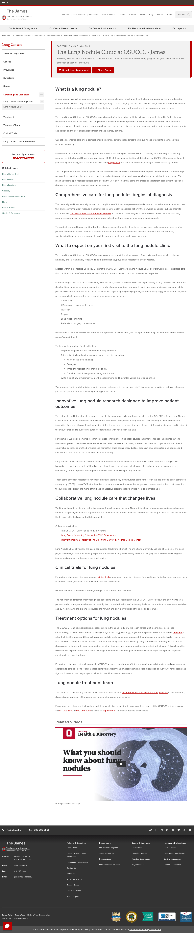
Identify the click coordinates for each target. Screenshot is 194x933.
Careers (132, 14)
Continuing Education (172, 859)
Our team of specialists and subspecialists (90, 213)
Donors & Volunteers (141, 843)
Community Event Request (77, 862)
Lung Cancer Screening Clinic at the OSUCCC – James (88, 535)
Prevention (8, 69)
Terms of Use (20, 915)
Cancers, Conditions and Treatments (75, 35)
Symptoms (8, 78)
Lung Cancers (108, 35)
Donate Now (137, 848)
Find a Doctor (79, 14)
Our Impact (178, 28)
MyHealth (71, 874)
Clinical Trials (10, 133)
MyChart (65, 14)
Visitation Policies (74, 891)
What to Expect (73, 896)
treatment (177, 632)
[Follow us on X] (184, 830)
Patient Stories (8, 207)
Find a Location (9, 185)
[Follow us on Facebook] (156, 830)
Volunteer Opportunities (141, 859)
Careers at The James (172, 865)
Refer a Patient (108, 14)
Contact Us (71, 868)
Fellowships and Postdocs (109, 865)
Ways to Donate (138, 865)
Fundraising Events (139, 853)
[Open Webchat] (7, 926)
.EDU (6, 2)
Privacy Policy (7, 915)
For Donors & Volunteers (101, 28)
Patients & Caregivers (76, 843)
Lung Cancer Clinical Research (19, 141)
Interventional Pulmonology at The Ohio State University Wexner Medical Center (101, 539)
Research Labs (105, 859)
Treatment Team (11, 125)
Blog (151, 14)
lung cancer (114, 162)
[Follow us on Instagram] (162, 830)
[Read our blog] (179, 830)
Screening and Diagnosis (124, 35)
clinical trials (104, 577)
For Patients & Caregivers (22, 28)
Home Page (6, 35)
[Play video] (121, 764)
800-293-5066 (83, 710)
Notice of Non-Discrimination (38, 915)
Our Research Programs (108, 848)
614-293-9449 (20, 871)
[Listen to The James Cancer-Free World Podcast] (173, 830)
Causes (7, 61)
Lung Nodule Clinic (12, 106)
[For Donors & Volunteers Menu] (115, 28)
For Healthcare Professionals (143, 28)
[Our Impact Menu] (185, 28)
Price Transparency (74, 879)
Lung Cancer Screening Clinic (18, 101)
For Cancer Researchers (61, 28)
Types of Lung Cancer (14, 53)
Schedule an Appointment (75, 70)
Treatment (8, 117)
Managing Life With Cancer (14, 196)
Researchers (105, 843)
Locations (93, 14)
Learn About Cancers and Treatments (47, 35)
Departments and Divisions (174, 853)
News (142, 14)
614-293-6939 (23, 158)
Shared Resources (106, 853)
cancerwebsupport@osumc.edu (145, 929)
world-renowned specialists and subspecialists (145, 692)
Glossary (6, 191)
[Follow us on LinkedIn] (167, 830)
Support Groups (73, 885)
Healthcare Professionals (175, 843)
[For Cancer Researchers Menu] (76, 28)
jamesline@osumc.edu (23, 877)
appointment (109, 710)
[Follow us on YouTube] (190, 830)
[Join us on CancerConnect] (150, 830)
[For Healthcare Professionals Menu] (160, 28)
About (169, 14)
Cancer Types (95, 35)
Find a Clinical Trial (10, 174)
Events (160, 14)
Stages (7, 86)
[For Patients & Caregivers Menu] (37, 28)
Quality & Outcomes (11, 213)
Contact (122, 14)
